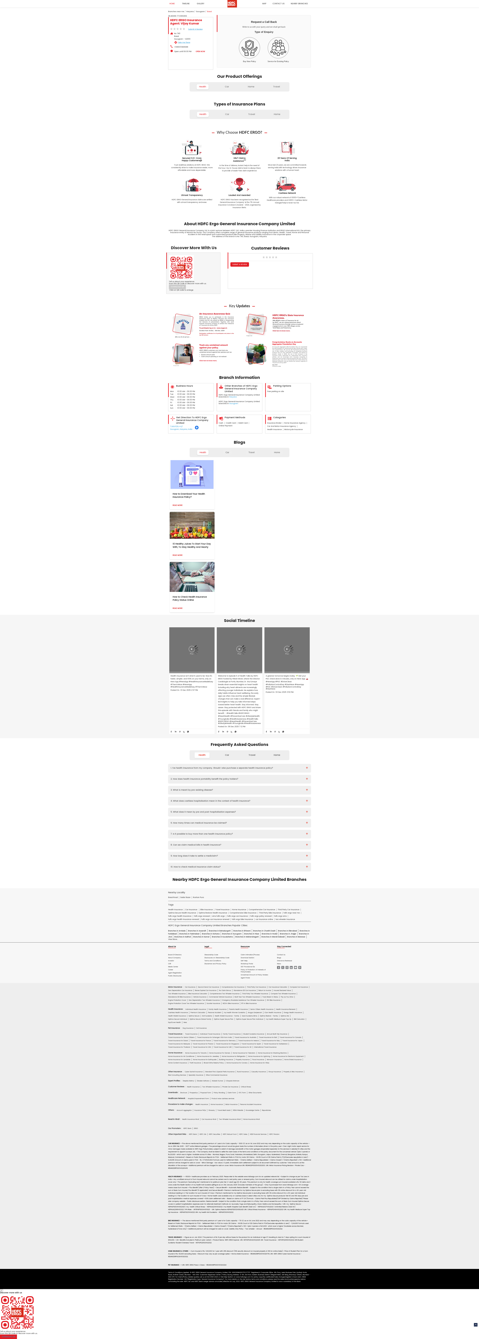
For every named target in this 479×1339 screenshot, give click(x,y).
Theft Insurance (195, 1063)
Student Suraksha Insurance (253, 1034)
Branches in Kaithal (182, 936)
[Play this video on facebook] (192, 650)
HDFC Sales (243, 1134)
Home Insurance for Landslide (179, 1059)
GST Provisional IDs (248, 967)
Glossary (211, 1110)
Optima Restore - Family (269, 1016)
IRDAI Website (238, 1110)
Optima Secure (193, 1016)
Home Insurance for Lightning (259, 1056)
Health (203, 452)
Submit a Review (195, 29)
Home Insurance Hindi (251, 1119)
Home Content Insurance (177, 1063)
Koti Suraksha (207, 1016)
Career (170, 970)
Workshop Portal (247, 964)
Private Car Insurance (230, 1087)
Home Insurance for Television (244, 1053)
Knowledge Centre (252, 1110)
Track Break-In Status (270, 997)
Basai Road (173, 897)
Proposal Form (205, 1093)
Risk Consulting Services (177, 1075)
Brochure (183, 1093)
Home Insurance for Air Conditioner (181, 1056)
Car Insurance (190, 987)
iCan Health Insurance (273, 1012)
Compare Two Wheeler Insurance (283, 994)
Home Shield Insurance (292, 1059)
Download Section (247, 958)
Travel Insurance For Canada (290, 1037)
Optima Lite (285, 1016)
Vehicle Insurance (199, 997)
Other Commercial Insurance (216, 1075)
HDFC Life (202, 1134)
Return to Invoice (264, 990)
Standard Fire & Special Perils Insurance (220, 1072)
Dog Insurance (188, 1028)
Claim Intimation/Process (250, 955)
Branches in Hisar (251, 933)
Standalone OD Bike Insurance (179, 997)
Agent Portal (245, 978)
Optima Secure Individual (177, 1019)
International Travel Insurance (265, 1047)
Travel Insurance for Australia (245, 1037)
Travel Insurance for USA (202, 1047)
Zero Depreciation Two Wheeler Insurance (204, 1000)
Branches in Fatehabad (189, 933)
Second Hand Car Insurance (208, 987)
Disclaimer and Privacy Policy (215, 964)
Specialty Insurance (196, 1075)
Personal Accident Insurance (250, 1104)
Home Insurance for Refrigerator (233, 1056)
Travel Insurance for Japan (292, 1041)
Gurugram (200, 12)
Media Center (173, 967)
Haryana (190, 12)
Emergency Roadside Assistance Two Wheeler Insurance (243, 1000)
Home (277, 452)
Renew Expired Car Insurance (205, 990)
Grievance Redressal (284, 961)
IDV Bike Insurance (273, 1000)
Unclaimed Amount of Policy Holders (254, 975)
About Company (174, 958)
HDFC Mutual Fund (230, 1134)
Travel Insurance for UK (242, 1047)
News (279, 964)
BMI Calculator (299, 1019)
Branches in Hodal (269, 933)
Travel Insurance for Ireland (248, 1041)
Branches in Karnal (201, 936)
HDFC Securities (214, 1134)
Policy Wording (219, 1093)
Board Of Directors (174, 955)
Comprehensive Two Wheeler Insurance (225, 994)
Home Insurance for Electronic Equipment (288, 1056)
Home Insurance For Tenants (196, 1053)
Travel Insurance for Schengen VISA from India (214, 1037)
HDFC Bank (187, 1128)
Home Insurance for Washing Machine (272, 1053)
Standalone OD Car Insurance (245, 990)
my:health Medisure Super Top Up (278, 1019)
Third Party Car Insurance (256, 987)
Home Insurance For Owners (219, 1053)
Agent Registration (175, 973)
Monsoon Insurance (274, 1059)
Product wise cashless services (223, 1098)
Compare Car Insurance (299, 987)
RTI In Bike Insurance (249, 1003)
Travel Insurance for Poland (203, 1044)
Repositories (266, 1110)
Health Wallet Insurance (177, 1016)
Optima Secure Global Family (200, 1019)
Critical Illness (246, 1087)
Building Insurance (226, 1059)
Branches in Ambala (176, 930)
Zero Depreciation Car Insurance (180, 990)
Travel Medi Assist (224, 1110)
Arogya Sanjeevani (255, 1012)
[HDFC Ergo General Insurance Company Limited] (232, 3)
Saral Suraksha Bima (249, 1016)
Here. (185, 1022)
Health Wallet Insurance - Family (227, 1016)
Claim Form (232, 1093)
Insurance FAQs (200, 1110)
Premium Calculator (197, 1012)
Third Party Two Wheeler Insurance (255, 994)
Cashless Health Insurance (178, 1012)
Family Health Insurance (218, 1009)
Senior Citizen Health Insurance (261, 1009)
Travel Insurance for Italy (270, 1041)
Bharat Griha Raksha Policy (214, 1063)
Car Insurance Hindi (209, 1119)
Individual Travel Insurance (210, 1034)
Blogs (279, 958)
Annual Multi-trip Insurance (277, 1034)
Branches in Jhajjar (288, 933)
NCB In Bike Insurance (231, 1003)
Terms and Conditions (212, 961)
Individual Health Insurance (195, 1009)
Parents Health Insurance (238, 1009)
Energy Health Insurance (293, 1012)
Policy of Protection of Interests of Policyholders (253, 971)
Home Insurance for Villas (259, 1063)
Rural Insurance (243, 1072)
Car (227, 452)
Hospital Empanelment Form (198, 1098)
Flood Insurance (258, 1059)
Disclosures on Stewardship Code (216, 958)
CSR (169, 964)
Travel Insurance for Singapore (227, 1044)
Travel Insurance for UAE (223, 1047)
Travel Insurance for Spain (251, 1044)
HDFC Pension (274, 1134)
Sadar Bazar (185, 897)
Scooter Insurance (213, 1003)
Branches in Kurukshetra (222, 936)
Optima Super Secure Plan (223, 1019)
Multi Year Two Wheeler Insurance (247, 997)
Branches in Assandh (197, 930)
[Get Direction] (197, 429)
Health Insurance (193, 1087)
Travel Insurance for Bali (268, 1037)
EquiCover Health (174, 1022)
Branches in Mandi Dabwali (273, 936)
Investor (171, 961)
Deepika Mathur (188, 1081)
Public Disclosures (174, 976)
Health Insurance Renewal (285, 1009)
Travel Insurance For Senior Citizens (181, 1037)
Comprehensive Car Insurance (233, 987)
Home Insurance (217, 1104)
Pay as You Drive (287, 997)
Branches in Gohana (211, 933)
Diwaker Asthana (203, 1081)
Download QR (177, 286)
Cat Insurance (201, 1028)
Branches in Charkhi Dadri (264, 930)
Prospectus (194, 1093)
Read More (177, 505)
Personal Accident (214, 1012)
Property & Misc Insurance (293, 1072)
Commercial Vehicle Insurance (220, 997)
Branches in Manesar (296, 936)
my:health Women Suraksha (234, 1012)
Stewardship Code (211, 955)
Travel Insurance (191, 1034)
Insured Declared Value (282, 990)
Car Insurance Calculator (278, 987)
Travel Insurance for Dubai (178, 1041)
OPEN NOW (200, 51)
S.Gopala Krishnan (232, 1081)
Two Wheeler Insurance (177, 994)
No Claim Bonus (225, 990)
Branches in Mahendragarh (247, 936)
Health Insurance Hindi (190, 1119)
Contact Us (281, 955)
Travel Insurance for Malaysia (179, 1044)
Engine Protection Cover (177, 1000)
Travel (251, 452)
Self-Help (244, 961)
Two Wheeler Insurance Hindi (230, 1119)
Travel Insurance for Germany (224, 1041)
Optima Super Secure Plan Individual (249, 1019)
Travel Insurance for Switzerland (275, 1044)
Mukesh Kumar (217, 1081)
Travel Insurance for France (200, 1041)
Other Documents (254, 1093)
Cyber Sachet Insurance (194, 1072)
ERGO (196, 1128)
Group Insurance (274, 1072)
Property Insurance (243, 1059)
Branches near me (176, 12)
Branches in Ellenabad (287, 930)
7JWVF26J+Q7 (176, 426)
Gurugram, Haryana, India (181, 429)
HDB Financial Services (258, 1134)
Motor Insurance (231, 1104)
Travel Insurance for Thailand (179, 1047)
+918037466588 (181, 47)
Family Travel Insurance (232, 1034)
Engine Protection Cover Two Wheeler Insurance (186, 1003)
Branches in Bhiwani (242, 930)
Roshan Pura (198, 897)
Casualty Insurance (258, 1072)
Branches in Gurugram (232, 933)
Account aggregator (184, 1110)
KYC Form (242, 1093)
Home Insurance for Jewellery (208, 1056)
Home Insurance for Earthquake (205, 1059)
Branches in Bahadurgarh (220, 930)
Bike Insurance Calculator (197, 994)
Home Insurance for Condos (236, 1063)
